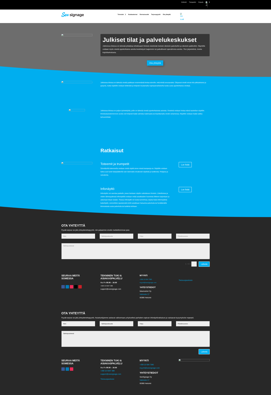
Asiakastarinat (132, 14)
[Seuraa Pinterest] (80, 286)
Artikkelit (184, 2)
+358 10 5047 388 (107, 371)
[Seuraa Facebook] (63, 286)
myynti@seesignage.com (148, 282)
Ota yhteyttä (167, 14)
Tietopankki (192, 2)
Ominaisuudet (144, 14)
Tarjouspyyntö (155, 14)
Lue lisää (185, 165)
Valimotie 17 (144, 294)
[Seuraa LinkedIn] (67, 286)
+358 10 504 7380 (146, 279)
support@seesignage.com (110, 374)
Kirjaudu (200, 2)
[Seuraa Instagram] (71, 286)
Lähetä (204, 264)
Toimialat (121, 14)
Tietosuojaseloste (185, 280)
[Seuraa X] (75, 286)
